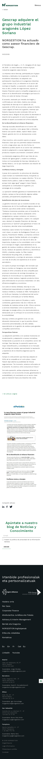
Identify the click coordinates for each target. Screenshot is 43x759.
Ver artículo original (10, 394)
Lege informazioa (8, 746)
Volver (6, 9)
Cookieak (5, 752)
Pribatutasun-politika (9, 749)
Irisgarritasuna (7, 743)
